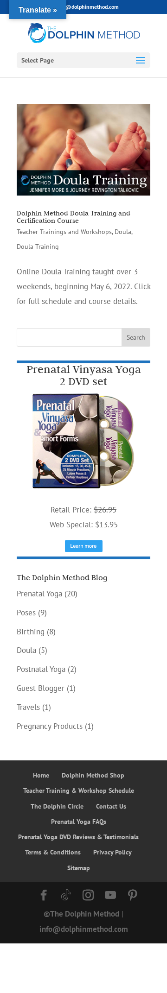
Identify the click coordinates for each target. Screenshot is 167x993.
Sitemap (78, 868)
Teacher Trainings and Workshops (64, 232)
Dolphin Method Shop (93, 775)
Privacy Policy (112, 852)
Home (41, 775)
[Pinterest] (132, 895)
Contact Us (111, 806)
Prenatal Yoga (39, 593)
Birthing (31, 631)
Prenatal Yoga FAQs (78, 821)
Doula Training (38, 246)
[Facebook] (43, 895)
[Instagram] (88, 895)
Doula (123, 232)
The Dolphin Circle (57, 806)
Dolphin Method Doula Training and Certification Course (73, 217)
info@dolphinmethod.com (83, 929)
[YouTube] (110, 895)
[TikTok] (66, 895)
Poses (26, 612)
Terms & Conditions (53, 852)
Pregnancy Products (50, 726)
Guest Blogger (40, 688)
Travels (28, 707)
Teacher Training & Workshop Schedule (78, 790)
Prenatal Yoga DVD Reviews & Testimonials (78, 837)
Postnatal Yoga (41, 669)
